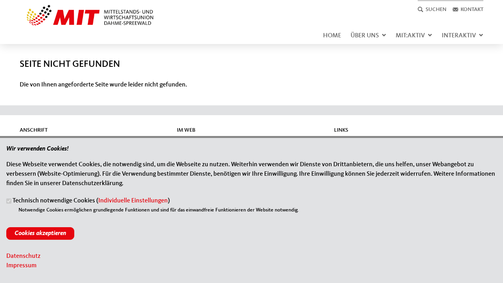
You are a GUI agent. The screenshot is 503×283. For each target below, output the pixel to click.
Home (332, 36)
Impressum (21, 266)
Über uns (365, 36)
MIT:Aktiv (410, 36)
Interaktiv (459, 36)
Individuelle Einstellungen (133, 201)
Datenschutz (23, 256)
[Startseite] (87, 9)
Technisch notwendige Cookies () (91, 201)
